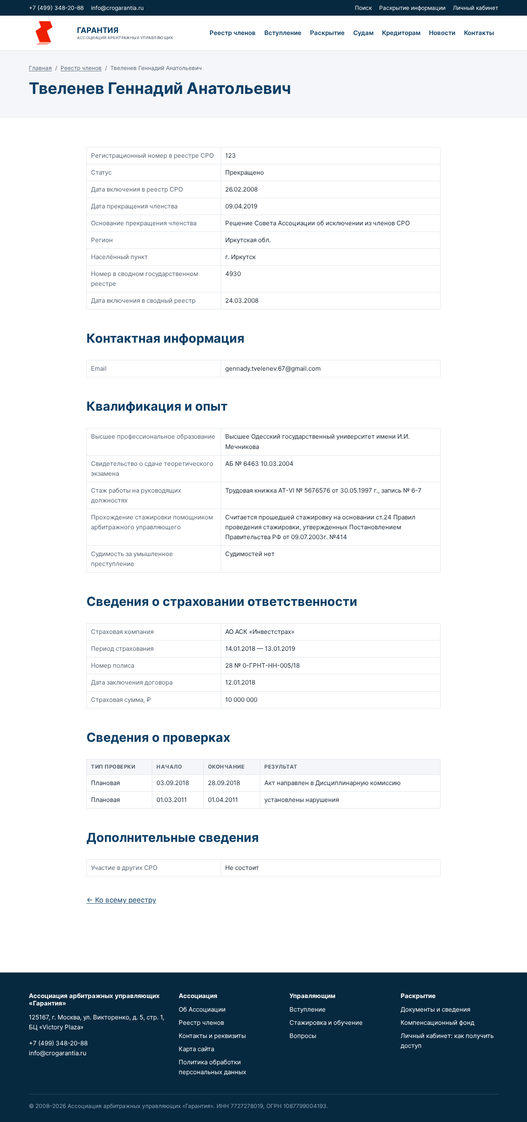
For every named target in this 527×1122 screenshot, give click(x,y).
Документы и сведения (435, 1009)
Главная (40, 68)
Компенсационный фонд (437, 1022)
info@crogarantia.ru (117, 8)
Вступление (282, 33)
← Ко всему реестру (121, 900)
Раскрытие (327, 33)
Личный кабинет (475, 8)
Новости (442, 33)
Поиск (363, 8)
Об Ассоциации (202, 1009)
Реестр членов (233, 33)
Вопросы (302, 1036)
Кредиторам (401, 33)
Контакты (479, 33)
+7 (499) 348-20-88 (56, 8)
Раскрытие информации (412, 8)
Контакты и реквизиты (212, 1036)
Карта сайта (196, 1049)
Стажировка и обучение (326, 1022)
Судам (363, 33)
